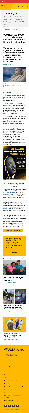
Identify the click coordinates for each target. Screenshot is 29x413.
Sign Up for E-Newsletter (13, 230)
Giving (5, 372)
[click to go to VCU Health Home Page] (6, 6)
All (4, 16)
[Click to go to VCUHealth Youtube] (17, 406)
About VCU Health (8, 360)
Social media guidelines (10, 392)
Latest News (10, 17)
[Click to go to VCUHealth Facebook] (5, 406)
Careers (6, 363)
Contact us (7, 369)
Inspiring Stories (21, 17)
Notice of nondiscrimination (11, 381)
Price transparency (9, 400)
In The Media (16, 17)
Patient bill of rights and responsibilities (14, 386)
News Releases (5, 20)
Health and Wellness (11, 21)
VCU (5, 378)
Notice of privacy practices (11, 383)
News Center (7, 375)
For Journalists (21, 20)
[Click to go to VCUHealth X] (9, 406)
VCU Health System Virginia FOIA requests (12, 396)
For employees (8, 366)
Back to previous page (10, 29)
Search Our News (5, 25)
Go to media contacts (14, 251)
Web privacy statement (10, 389)
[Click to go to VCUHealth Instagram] (13, 406)
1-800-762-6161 (11, 355)
